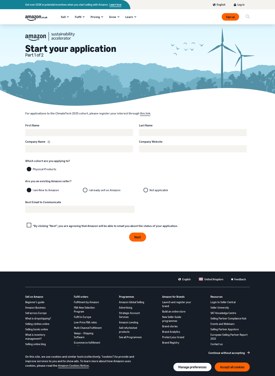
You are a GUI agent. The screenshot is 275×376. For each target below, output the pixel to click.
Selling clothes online (37, 323)
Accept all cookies (232, 367)
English (221, 4)
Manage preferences (192, 367)
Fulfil (78, 17)
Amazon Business (35, 307)
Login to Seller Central (223, 302)
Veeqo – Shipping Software (83, 335)
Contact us (216, 344)
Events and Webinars (222, 323)
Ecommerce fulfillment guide (87, 344)
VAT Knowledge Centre (223, 313)
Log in (241, 4)
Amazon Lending (128, 322)
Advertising (125, 307)
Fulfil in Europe (82, 317)
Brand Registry (170, 342)
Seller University (219, 307)
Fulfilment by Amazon (86, 302)
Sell (63, 17)
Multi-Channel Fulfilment (88, 327)
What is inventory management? (35, 336)
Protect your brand (173, 337)
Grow (112, 17)
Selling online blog (35, 344)
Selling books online (36, 329)
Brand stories (170, 326)
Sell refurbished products (128, 329)
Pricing (95, 17)
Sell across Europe (36, 313)
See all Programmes (130, 337)
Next (137, 237)
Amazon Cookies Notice (73, 365)
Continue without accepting (226, 353)
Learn (129, 17)
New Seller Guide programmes (171, 318)
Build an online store (173, 311)
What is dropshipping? (38, 318)
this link (145, 113)
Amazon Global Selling (131, 302)
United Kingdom (213, 279)
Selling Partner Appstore (224, 329)
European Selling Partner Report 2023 (229, 336)
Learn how (115, 4)
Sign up (230, 17)
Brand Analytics (171, 331)
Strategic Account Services (129, 315)
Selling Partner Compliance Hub (228, 318)
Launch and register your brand (176, 304)
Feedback (240, 279)
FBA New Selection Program (84, 309)
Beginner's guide (34, 302)
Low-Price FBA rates (85, 322)
